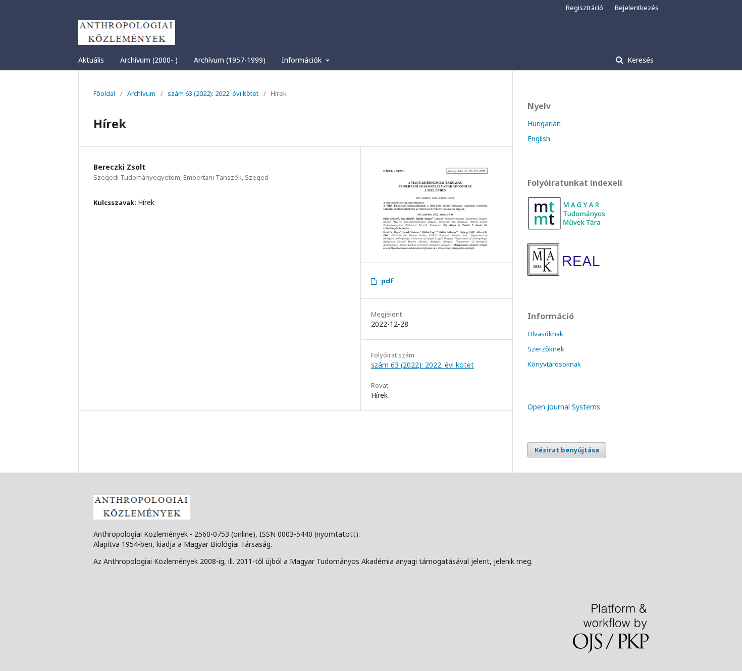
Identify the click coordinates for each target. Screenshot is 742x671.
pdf (387, 280)
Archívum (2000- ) (149, 60)
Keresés (639, 60)
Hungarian (544, 123)
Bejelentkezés (637, 7)
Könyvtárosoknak (554, 364)
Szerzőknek (545, 348)
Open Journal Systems (563, 406)
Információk (303, 60)
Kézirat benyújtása (567, 449)
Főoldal (104, 93)
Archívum (141, 93)
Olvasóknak (545, 333)
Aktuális (91, 60)
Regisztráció (584, 7)
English (538, 138)
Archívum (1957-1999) (230, 60)
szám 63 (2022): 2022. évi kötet (213, 93)
